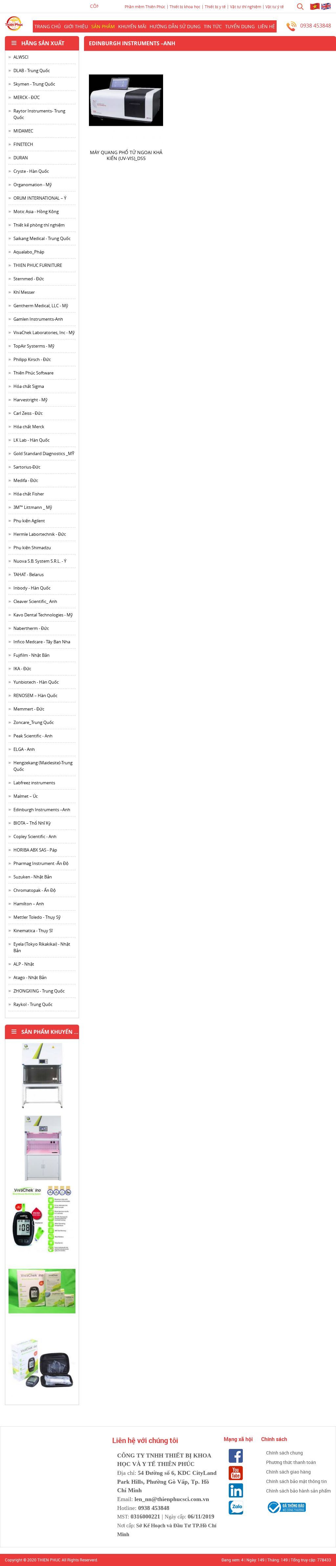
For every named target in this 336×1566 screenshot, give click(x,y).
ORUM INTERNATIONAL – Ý (39, 198)
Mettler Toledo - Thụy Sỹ (37, 917)
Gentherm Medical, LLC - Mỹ (40, 306)
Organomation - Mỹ (32, 185)
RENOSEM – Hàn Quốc (35, 695)
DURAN (20, 158)
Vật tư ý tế (274, 6)
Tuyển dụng (240, 26)
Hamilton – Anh (28, 904)
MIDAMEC (23, 131)
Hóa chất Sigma (28, 386)
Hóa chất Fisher (28, 494)
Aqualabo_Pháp (28, 252)
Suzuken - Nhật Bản (32, 877)
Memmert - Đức (28, 709)
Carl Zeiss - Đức (28, 413)
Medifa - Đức (25, 480)
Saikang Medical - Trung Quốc (42, 238)
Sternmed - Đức (28, 279)
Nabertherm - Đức (31, 628)
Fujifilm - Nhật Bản (31, 655)
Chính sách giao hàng (288, 1472)
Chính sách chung (284, 1453)
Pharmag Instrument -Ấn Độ (41, 863)
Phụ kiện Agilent (29, 521)
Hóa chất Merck (28, 427)
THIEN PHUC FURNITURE (37, 265)
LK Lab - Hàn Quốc (31, 440)
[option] (42, 1078)
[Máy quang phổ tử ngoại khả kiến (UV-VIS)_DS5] (126, 101)
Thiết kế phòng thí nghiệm (39, 225)
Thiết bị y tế (215, 6)
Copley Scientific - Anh (34, 836)
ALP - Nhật (23, 964)
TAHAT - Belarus (28, 574)
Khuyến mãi (132, 26)
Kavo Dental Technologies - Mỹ (43, 615)
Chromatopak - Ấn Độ (34, 890)
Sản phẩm (103, 26)
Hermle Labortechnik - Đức (39, 534)
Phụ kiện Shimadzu (32, 548)
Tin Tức (213, 26)
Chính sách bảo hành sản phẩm (298, 1491)
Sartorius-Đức (26, 467)
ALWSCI (21, 57)
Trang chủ (47, 26)
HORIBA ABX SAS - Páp (35, 850)
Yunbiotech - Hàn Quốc (36, 682)
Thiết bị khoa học (185, 6)
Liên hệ (266, 26)
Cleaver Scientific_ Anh (35, 601)
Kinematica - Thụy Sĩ (32, 931)
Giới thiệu (76, 26)
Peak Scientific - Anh (32, 736)
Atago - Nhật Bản (30, 977)
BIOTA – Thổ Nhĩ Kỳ (32, 823)
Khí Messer (24, 292)
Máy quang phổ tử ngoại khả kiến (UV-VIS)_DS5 (126, 155)
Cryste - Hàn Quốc (31, 171)
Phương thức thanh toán (291, 1462)
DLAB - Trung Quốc (31, 70)
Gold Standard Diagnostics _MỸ (43, 453)
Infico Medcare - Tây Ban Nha (41, 642)
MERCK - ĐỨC (26, 97)
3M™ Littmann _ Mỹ (32, 507)
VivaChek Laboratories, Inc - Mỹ (44, 332)
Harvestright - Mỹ (30, 400)
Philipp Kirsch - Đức (32, 359)
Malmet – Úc (25, 796)
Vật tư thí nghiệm (245, 6)
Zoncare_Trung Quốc (33, 722)
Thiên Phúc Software (33, 373)
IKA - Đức (22, 669)
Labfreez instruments (34, 783)
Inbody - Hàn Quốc (32, 588)
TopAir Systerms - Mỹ (33, 346)
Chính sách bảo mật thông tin (296, 1481)
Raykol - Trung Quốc (32, 1004)
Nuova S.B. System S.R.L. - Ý (39, 561)
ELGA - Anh (24, 749)
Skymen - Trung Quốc (34, 84)
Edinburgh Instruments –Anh (41, 810)
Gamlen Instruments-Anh (38, 319)
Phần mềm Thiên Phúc (145, 6)
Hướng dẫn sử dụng (175, 26)
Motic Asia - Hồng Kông (36, 211)
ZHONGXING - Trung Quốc (39, 991)
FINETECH (23, 144)
